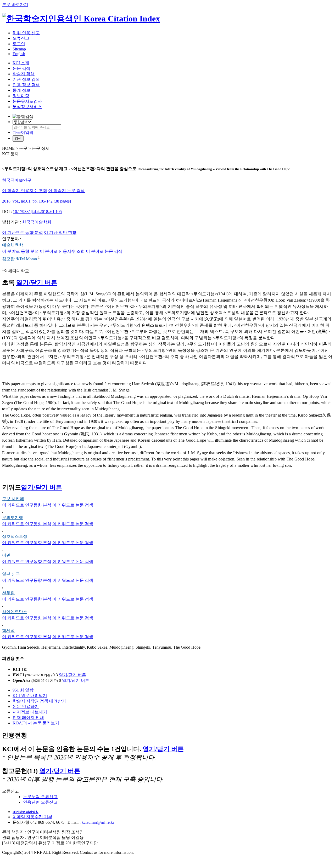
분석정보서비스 (27, 107)
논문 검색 (21, 68)
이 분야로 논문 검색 (104, 251)
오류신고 (21, 38)
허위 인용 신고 (26, 33)
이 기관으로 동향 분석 (22, 232)
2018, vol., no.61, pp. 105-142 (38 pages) (36, 201)
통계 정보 (21, 90)
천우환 (8, 593)
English (19, 53)
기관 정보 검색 (26, 79)
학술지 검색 (24, 74)
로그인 (19, 44)
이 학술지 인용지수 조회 (24, 190)
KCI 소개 (21, 63)
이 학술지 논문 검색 (66, 190)
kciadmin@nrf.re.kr (98, 822)
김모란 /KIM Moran (20, 259)
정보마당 (21, 96)
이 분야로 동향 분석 (20, 251)
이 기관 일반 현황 (60, 232)
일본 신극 (11, 574)
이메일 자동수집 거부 (32, 817)
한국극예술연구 (16, 180)
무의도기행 (12, 517)
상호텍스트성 (14, 536)
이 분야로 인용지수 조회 (62, 251)
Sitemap (19, 49)
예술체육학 (12, 245)
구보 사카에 (13, 499)
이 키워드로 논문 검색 (72, 505)
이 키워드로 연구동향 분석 (26, 505)
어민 (6, 555)
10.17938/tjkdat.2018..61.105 (37, 211)
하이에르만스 (14, 611)
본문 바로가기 (15, 4)
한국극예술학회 (36, 222)
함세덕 (8, 630)
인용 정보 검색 (26, 85)
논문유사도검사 (27, 101)
